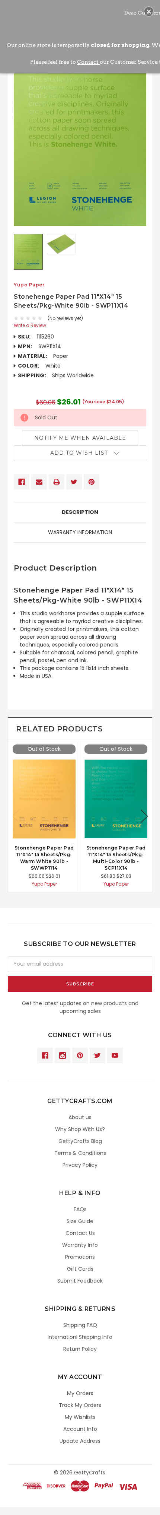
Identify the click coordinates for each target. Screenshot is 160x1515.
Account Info (80, 1429)
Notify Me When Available (80, 438)
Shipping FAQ (80, 1325)
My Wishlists (80, 1417)
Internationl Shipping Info (80, 1337)
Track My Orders (80, 1405)
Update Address (80, 1441)
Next (144, 816)
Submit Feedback (80, 1280)
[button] (148, 11)
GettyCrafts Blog (80, 1141)
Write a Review (30, 325)
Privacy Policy (80, 1165)
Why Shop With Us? (80, 1129)
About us (80, 1117)
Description (80, 512)
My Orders (80, 1393)
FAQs (80, 1209)
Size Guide (80, 1221)
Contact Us (80, 1233)
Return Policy (80, 1349)
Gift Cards (80, 1269)
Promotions (80, 1257)
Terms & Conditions (80, 1153)
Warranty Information (80, 532)
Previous (15, 816)
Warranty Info (80, 1245)
